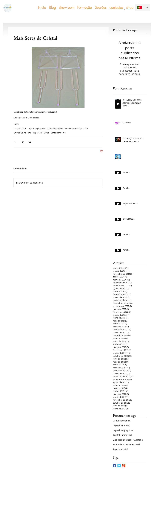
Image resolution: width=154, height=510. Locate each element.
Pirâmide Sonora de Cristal (76, 128)
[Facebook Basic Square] (114, 465)
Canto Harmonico (58, 133)
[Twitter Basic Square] (119, 465)
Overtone (138, 439)
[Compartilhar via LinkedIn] (29, 142)
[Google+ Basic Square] (123, 465)
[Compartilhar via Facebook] (15, 142)
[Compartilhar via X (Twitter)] (22, 142)
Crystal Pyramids (55, 128)
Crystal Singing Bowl (37, 128)
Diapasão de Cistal (40, 133)
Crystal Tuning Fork (22, 133)
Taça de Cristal (20, 128)
